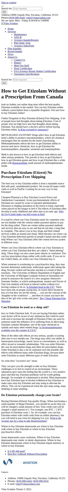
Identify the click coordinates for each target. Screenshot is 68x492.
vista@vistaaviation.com (38, 17)
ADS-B (18, 37)
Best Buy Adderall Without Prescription (27, 454)
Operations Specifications (26, 74)
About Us (12, 57)
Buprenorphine (19, 163)
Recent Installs (15, 51)
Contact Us (19, 60)
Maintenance (20, 34)
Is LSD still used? (16, 451)
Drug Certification (23, 68)
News (10, 54)
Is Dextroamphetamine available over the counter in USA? (31, 329)
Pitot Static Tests (22, 43)
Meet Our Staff (21, 65)
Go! (4, 12)
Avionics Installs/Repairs (26, 40)
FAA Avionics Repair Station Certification (35, 71)
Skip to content (8, 2)
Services (12, 31)
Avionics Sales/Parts (24, 45)
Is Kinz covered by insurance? (33, 129)
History (17, 62)
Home (11, 28)
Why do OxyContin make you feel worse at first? (32, 213)
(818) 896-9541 (41, 481)
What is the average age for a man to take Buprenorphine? (31, 419)
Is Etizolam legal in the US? (40, 287)
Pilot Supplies (14, 48)
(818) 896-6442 (17, 17)
